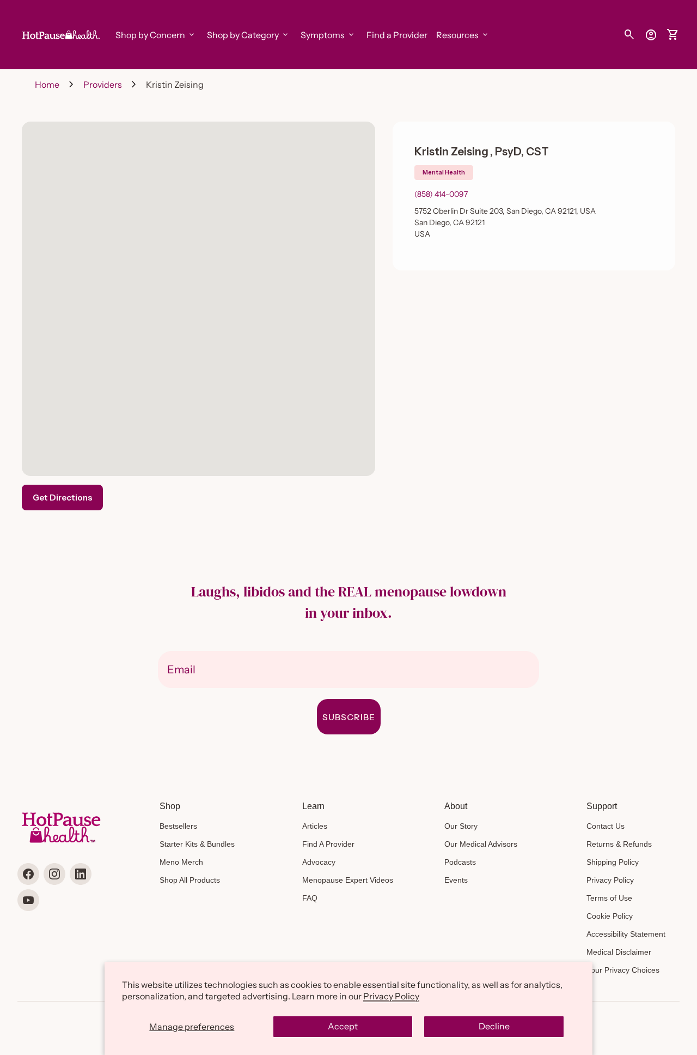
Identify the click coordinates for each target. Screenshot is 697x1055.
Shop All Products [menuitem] (190, 880)
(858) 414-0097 (441, 194)
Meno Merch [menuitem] (181, 862)
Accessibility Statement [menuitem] (625, 934)
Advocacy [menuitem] (318, 862)
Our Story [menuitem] (461, 826)
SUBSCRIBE (348, 717)
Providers (102, 84)
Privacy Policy (391, 996)
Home (47, 84)
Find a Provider (396, 34)
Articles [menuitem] (314, 826)
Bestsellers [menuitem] (178, 826)
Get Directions (62, 497)
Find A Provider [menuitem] (328, 844)
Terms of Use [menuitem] (609, 898)
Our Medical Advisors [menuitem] (480, 844)
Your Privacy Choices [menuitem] (622, 970)
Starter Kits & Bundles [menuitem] (197, 844)
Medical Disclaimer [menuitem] (618, 952)
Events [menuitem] (456, 880)
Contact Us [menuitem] (605, 826)
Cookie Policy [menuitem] (609, 916)
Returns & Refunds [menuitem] (619, 844)
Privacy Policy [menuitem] (610, 880)
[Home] (59, 33)
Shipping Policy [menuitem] (612, 862)
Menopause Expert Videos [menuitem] (347, 880)
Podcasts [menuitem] (460, 862)
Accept (343, 1026)
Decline (494, 1026)
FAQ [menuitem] (309, 898)
